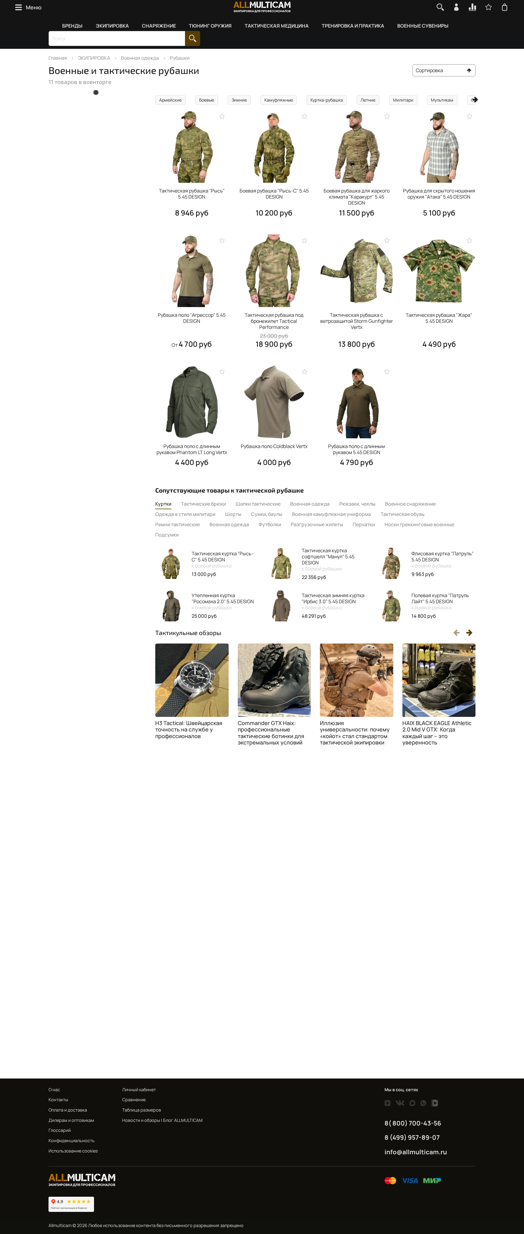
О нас (54, 1089)
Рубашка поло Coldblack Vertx (274, 446)
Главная (58, 58)
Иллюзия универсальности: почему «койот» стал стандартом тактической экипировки (355, 732)
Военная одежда (140, 58)
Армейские (170, 100)
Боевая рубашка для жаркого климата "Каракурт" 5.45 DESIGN (357, 196)
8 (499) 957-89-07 (412, 1137)
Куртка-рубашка (327, 100)
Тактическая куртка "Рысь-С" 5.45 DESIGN (223, 559)
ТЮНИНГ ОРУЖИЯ (210, 25)
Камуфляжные (278, 100)
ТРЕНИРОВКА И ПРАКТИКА (353, 25)
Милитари (403, 100)
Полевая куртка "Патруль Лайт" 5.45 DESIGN (440, 601)
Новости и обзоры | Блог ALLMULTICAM (162, 1120)
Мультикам (442, 100)
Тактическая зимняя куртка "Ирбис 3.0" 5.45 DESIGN (333, 601)
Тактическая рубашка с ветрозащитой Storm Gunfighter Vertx (356, 321)
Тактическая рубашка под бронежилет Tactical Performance (274, 321)
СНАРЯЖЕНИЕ (159, 25)
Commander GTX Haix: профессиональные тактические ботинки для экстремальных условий (271, 732)
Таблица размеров (141, 1110)
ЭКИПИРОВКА (112, 25)
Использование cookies (73, 1151)
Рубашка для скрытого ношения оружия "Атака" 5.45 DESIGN (439, 193)
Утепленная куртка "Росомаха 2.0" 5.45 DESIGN (223, 601)
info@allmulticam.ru (416, 1152)
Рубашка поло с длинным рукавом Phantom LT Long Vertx (191, 449)
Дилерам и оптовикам (71, 1120)
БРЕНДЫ (72, 25)
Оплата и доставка (68, 1110)
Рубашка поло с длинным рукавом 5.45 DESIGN (356, 449)
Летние (368, 100)
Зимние (239, 100)
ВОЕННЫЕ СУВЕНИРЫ (422, 25)
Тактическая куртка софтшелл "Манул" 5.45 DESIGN (328, 559)
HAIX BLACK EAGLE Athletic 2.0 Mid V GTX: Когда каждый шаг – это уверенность (437, 732)
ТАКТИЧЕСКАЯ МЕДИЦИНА (277, 25)
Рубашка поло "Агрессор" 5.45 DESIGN (192, 318)
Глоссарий (60, 1130)
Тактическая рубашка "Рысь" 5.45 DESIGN (192, 193)
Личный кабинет (139, 1089)
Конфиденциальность (72, 1140)
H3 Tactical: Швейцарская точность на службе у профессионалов (188, 729)
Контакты (58, 1099)
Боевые (206, 100)
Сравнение (134, 1099)
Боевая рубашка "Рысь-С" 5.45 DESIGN (274, 193)
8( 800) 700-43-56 (413, 1123)
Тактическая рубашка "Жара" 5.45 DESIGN (439, 318)
